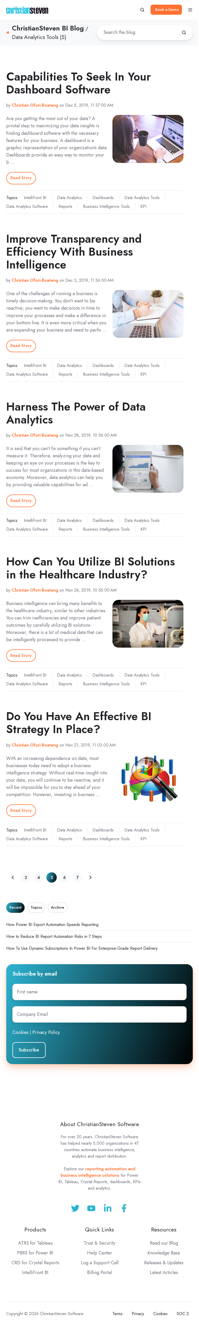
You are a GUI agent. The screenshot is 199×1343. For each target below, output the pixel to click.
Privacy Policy (46, 1032)
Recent (15, 907)
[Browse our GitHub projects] (107, 1208)
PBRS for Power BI (35, 1253)
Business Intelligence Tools (106, 206)
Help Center (99, 1253)
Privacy (138, 1314)
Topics (36, 907)
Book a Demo (167, 9)
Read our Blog (164, 1243)
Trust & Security (99, 1243)
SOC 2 (183, 1314)
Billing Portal (99, 1272)
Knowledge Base (163, 1253)
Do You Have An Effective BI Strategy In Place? (78, 722)
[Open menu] (190, 9)
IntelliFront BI (35, 198)
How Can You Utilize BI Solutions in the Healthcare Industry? (90, 568)
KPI (143, 206)
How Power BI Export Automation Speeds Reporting (52, 925)
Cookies (20, 1032)
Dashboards (103, 198)
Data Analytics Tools (142, 198)
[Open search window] (142, 9)
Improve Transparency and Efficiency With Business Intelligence (74, 252)
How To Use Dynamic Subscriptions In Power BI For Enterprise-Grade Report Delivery (82, 948)
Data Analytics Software (27, 206)
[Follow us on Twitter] (75, 1208)
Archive (57, 907)
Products (35, 1230)
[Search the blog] (184, 32)
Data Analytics (69, 198)
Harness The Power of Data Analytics (76, 413)
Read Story (21, 178)
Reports (65, 206)
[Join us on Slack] (91, 1208)
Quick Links (99, 1230)
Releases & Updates (163, 1262)
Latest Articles (164, 1272)
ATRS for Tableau (35, 1243)
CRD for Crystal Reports (35, 1262)
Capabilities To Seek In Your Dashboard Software (78, 83)
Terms (117, 1314)
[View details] (124, 1208)
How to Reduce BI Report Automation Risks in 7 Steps (54, 936)
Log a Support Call (99, 1262)
